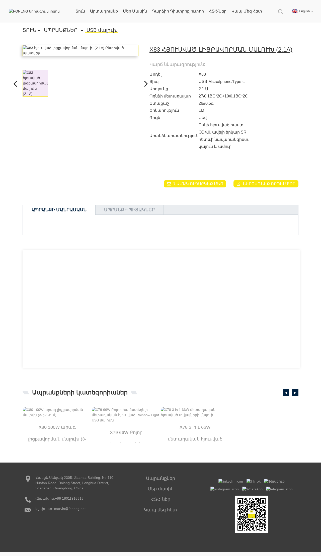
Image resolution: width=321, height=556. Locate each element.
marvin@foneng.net (70, 509)
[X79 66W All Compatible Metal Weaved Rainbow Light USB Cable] (126, 415)
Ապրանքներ (60, 30)
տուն (80, 11)
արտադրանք (104, 11)
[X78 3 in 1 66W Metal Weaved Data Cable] (195, 412)
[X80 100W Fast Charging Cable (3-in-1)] (57, 412)
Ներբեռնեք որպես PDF (269, 184)
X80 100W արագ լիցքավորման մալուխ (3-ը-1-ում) (57, 429)
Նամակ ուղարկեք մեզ (198, 184)
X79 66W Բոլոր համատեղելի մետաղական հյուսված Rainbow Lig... (126, 434)
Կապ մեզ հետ (246, 11)
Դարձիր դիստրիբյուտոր (178, 11)
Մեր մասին (135, 11)
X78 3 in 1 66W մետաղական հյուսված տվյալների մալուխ (195, 429)
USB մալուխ (102, 30)
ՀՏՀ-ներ (217, 11)
